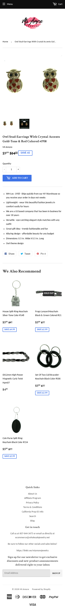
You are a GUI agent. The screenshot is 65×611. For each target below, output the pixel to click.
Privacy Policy (32, 502)
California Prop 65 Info (32, 512)
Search (32, 516)
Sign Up (56, 573)
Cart (60, 4)
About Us (32, 494)
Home (5, 42)
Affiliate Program (32, 498)
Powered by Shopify (41, 589)
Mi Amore (24, 589)
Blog (32, 521)
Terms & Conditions (32, 507)
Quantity (7, 163)
